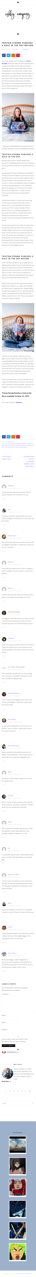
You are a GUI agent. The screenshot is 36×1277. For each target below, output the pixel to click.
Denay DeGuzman (13, 745)
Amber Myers (12, 536)
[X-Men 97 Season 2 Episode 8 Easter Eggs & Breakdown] (17, 1216)
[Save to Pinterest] (18, 55)
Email (4, 1022)
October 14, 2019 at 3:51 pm (14, 512)
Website (4, 1029)
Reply (4, 498)
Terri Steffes (12, 719)
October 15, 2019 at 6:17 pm (14, 877)
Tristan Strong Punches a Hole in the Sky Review (15, 447)
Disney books (18, 443)
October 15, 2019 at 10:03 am (15, 798)
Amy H (10, 903)
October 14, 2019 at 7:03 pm (14, 590)
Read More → (6, 1081)
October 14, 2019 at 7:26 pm (14, 614)
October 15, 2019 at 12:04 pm (15, 824)
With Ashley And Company (18, 17)
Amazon (19, 402)
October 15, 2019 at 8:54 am (14, 774)
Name (4, 1015)
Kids (13, 441)
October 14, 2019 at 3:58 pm (14, 538)
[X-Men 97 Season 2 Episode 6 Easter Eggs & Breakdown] (17, 1259)
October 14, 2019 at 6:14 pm (14, 564)
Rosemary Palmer (13, 874)
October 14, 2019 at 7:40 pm (14, 640)
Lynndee (10, 795)
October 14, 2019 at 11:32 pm (15, 722)
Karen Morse (12, 953)
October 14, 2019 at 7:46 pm (14, 669)
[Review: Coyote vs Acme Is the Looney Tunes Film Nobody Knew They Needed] (17, 1152)
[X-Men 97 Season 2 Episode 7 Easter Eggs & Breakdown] (17, 1238)
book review (11, 443)
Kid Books (23, 443)
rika (9, 848)
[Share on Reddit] (13, 55)
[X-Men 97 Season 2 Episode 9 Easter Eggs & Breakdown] (17, 1195)
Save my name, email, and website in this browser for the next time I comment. (15, 1040)
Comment (5, 994)
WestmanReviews (14, 693)
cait (9, 509)
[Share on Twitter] (9, 55)
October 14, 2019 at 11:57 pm (15, 748)
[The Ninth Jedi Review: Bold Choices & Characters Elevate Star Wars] (17, 1174)
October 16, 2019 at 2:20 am (14, 955)
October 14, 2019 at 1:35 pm (14, 488)
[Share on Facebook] (4, 55)
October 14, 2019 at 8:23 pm (14, 695)
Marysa (10, 588)
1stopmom (11, 638)
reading (7, 445)
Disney (9, 441)
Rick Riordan (12, 445)
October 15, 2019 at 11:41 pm (15, 929)
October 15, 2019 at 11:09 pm (15, 905)
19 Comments (25, 49)
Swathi (10, 927)
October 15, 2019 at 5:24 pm (14, 850)
